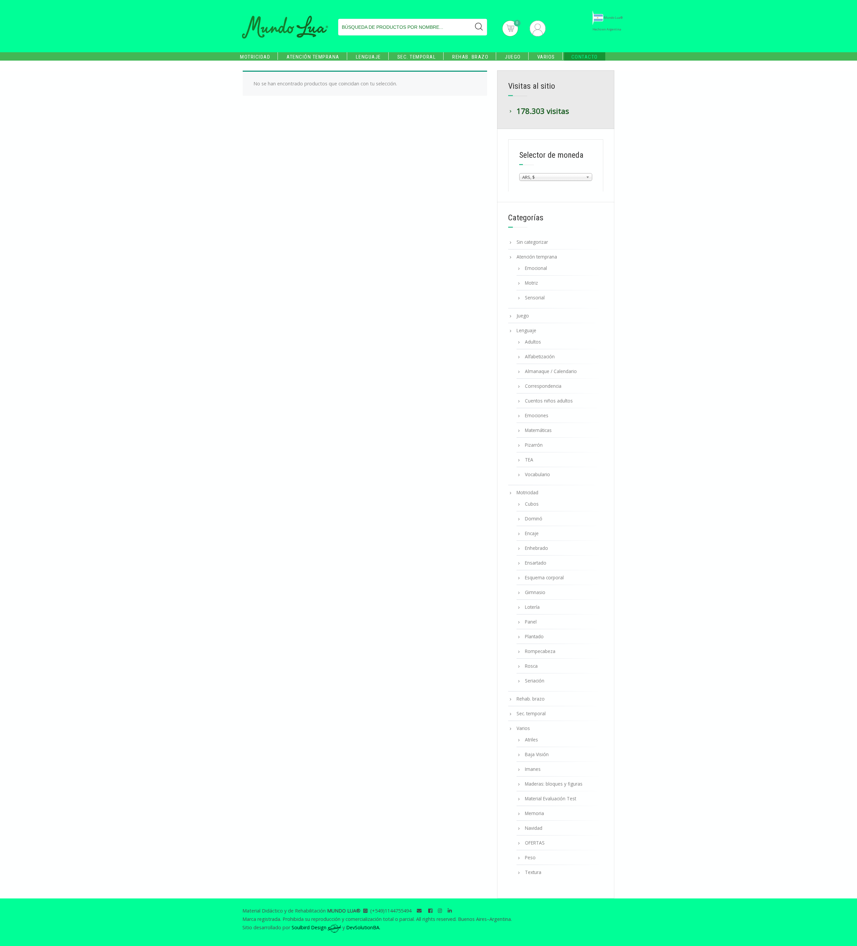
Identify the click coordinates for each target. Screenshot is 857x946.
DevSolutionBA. (363, 927)
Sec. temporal (416, 57)
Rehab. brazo (470, 57)
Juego (513, 57)
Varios (546, 57)
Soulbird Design (310, 927)
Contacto (584, 57)
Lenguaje (368, 57)
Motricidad (255, 57)
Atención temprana (313, 57)
